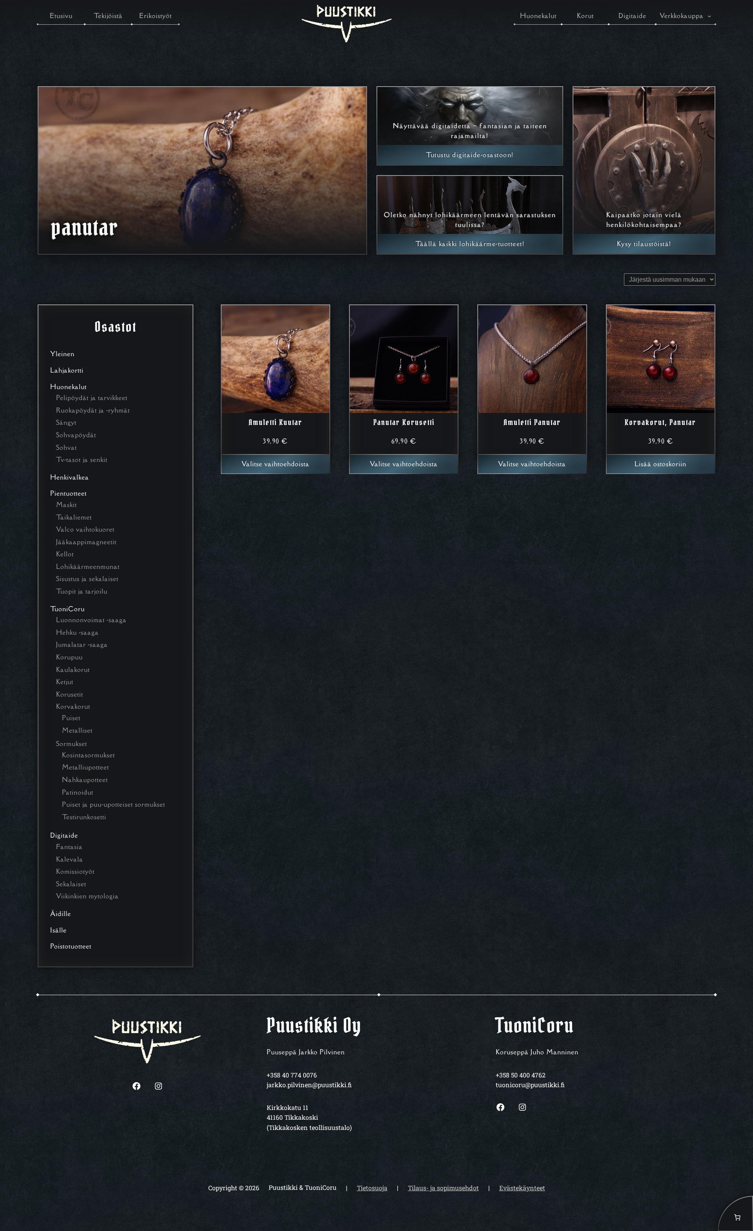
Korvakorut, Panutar (660, 422)
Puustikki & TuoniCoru (302, 1187)
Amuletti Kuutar (275, 422)
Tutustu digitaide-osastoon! (470, 154)
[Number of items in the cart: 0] (735, 1213)
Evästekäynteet (522, 1188)
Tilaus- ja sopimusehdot (443, 1188)
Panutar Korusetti (404, 422)
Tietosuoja (372, 1188)
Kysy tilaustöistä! (644, 243)
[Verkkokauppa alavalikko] (709, 16)
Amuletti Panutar (532, 422)
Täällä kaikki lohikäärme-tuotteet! (469, 243)
